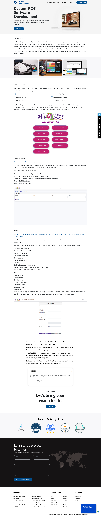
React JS (65, 498)
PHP (51, 496)
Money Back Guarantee (83, 514)
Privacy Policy (75, 514)
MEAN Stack (53, 502)
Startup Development (37, 502)
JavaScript (65, 502)
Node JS (65, 500)
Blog (76, 500)
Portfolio (77, 498)
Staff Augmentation (18, 502)
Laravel (52, 498)
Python (65, 496)
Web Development (36, 496)
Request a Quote (82, 2)
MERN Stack (53, 504)
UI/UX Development (37, 498)
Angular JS (53, 500)
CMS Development (18, 500)
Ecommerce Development (38, 500)
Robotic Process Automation (39, 504)
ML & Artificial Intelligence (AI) (20, 506)
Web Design (16, 498)
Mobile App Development (38, 506)
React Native (66, 504)
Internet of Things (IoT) (19, 504)
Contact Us (78, 496)
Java (51, 506)
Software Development (19, 496)
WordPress (66, 506)
